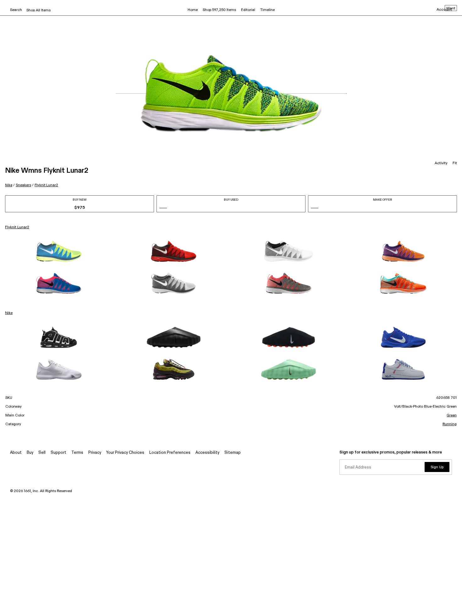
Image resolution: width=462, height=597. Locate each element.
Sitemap (232, 453)
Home (193, 10)
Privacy (94, 453)
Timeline (267, 10)
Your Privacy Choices (125, 453)
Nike (8, 185)
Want (450, 8)
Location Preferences (169, 453)
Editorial (248, 10)
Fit (455, 163)
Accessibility (207, 453)
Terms (77, 453)
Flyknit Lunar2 (46, 185)
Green (452, 415)
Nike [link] (9, 313)
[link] (59, 251)
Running (450, 424)
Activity (441, 163)
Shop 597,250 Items (219, 10)
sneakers (23, 185)
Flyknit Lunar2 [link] (17, 227)
